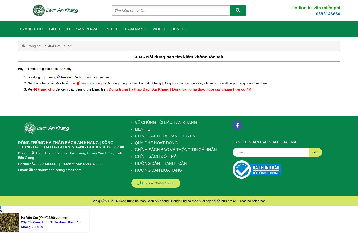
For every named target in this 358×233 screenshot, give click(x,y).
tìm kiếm (67, 77)
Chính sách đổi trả (156, 157)
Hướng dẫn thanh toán (161, 163)
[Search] (238, 10)
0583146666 (328, 13)
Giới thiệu (59, 29)
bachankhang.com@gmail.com (57, 170)
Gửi (315, 152)
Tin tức (111, 29)
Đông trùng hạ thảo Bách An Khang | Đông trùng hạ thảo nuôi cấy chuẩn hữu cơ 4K (180, 89)
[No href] (257, 169)
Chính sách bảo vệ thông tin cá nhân (176, 150)
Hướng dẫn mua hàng (158, 170)
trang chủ (46, 89)
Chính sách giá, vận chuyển (165, 136)
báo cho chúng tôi (93, 83)
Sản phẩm (86, 29)
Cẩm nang (135, 29)
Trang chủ (31, 29)
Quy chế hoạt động (156, 143)
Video (158, 29)
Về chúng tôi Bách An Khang (166, 122)
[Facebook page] (237, 125)
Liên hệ (178, 29)
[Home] (58, 10)
